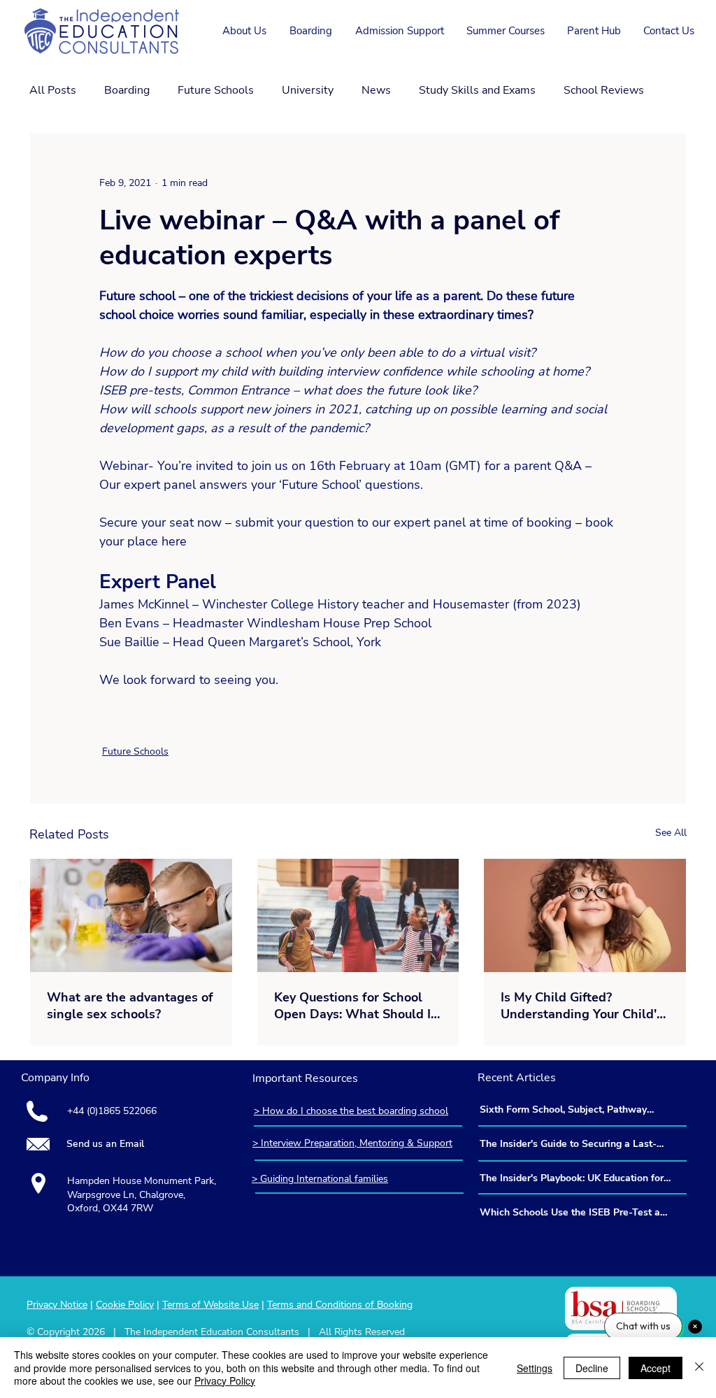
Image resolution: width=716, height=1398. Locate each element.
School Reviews (604, 90)
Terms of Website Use (210, 1304)
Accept (655, 1368)
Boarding (127, 90)
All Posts (52, 90)
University (308, 90)
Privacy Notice (57, 1304)
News (376, 90)
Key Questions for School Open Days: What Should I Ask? (352, 1005)
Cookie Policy (125, 1304)
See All (671, 832)
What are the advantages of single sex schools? (130, 1005)
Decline (591, 1368)
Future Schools (216, 90)
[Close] (699, 1367)
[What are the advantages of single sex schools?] (131, 915)
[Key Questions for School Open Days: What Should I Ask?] (358, 915)
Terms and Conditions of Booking (340, 1304)
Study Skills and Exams (477, 90)
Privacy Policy (224, 1381)
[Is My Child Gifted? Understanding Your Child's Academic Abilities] (585, 915)
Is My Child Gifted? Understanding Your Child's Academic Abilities (582, 1005)
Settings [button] (534, 1368)
